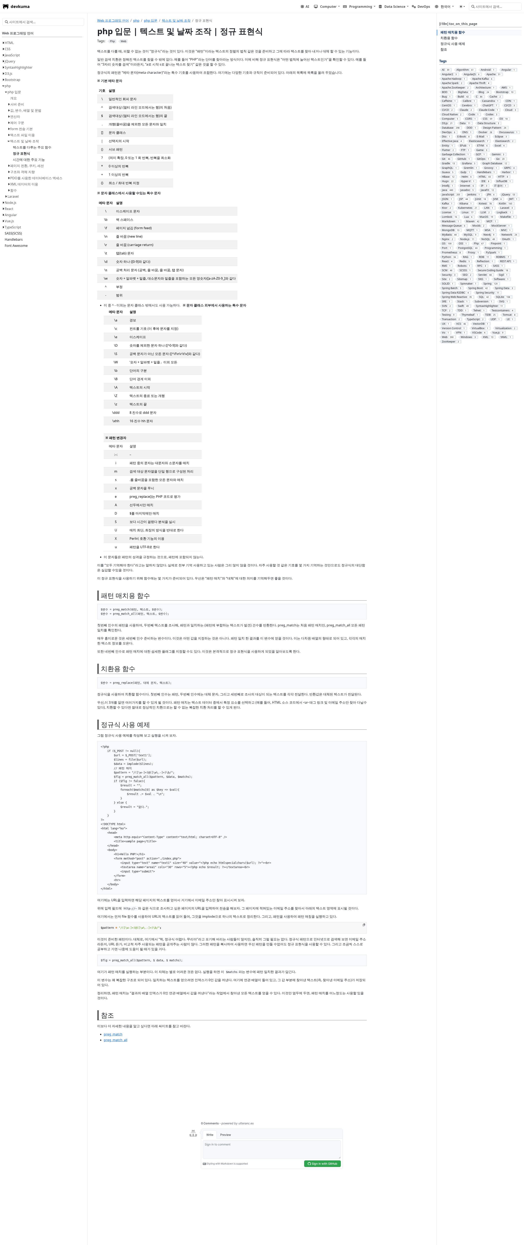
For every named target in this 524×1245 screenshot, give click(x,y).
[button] (326, 6)
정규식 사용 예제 (452, 43)
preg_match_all (115, 1040)
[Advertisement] (220, 1084)
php (136, 20)
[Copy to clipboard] (364, 925)
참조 (443, 49)
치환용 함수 (449, 38)
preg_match (113, 1034)
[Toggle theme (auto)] (462, 6)
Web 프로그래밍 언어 (113, 20)
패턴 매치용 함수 (452, 32)
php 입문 (150, 20)
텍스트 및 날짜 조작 (176, 20)
